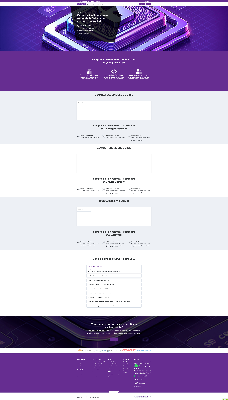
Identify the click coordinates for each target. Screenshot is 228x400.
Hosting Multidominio (81, 372)
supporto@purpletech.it (97, 1)
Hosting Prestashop (81, 365)
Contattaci (114, 339)
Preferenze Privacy (114, 392)
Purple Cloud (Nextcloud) (113, 361)
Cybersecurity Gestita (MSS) (99, 361)
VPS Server (79, 377)
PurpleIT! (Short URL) (112, 365)
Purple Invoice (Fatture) (113, 367)
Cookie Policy (85, 396)
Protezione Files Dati (97, 363)
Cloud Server (79, 379)
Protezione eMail (96, 365)
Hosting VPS (79, 367)
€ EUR (146, 1)
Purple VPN (95, 377)
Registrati (142, 4)
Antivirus (94, 375)
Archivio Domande (127, 363)
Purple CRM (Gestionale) (113, 375)
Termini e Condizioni (93, 396)
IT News (127, 372)
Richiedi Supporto (127, 361)
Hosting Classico (80, 361)
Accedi (148, 4)
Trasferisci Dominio (127, 370)
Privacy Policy (79, 396)
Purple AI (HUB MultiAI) (113, 363)
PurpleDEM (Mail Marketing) (114, 370)
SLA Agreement (101, 396)
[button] (150, 396)
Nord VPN (95, 379)
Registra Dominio (127, 368)
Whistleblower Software (114, 377)
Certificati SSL (96, 370)
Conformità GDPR (96, 367)
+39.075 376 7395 (85, 1)
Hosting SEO (79, 375)
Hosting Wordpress (81, 363)
